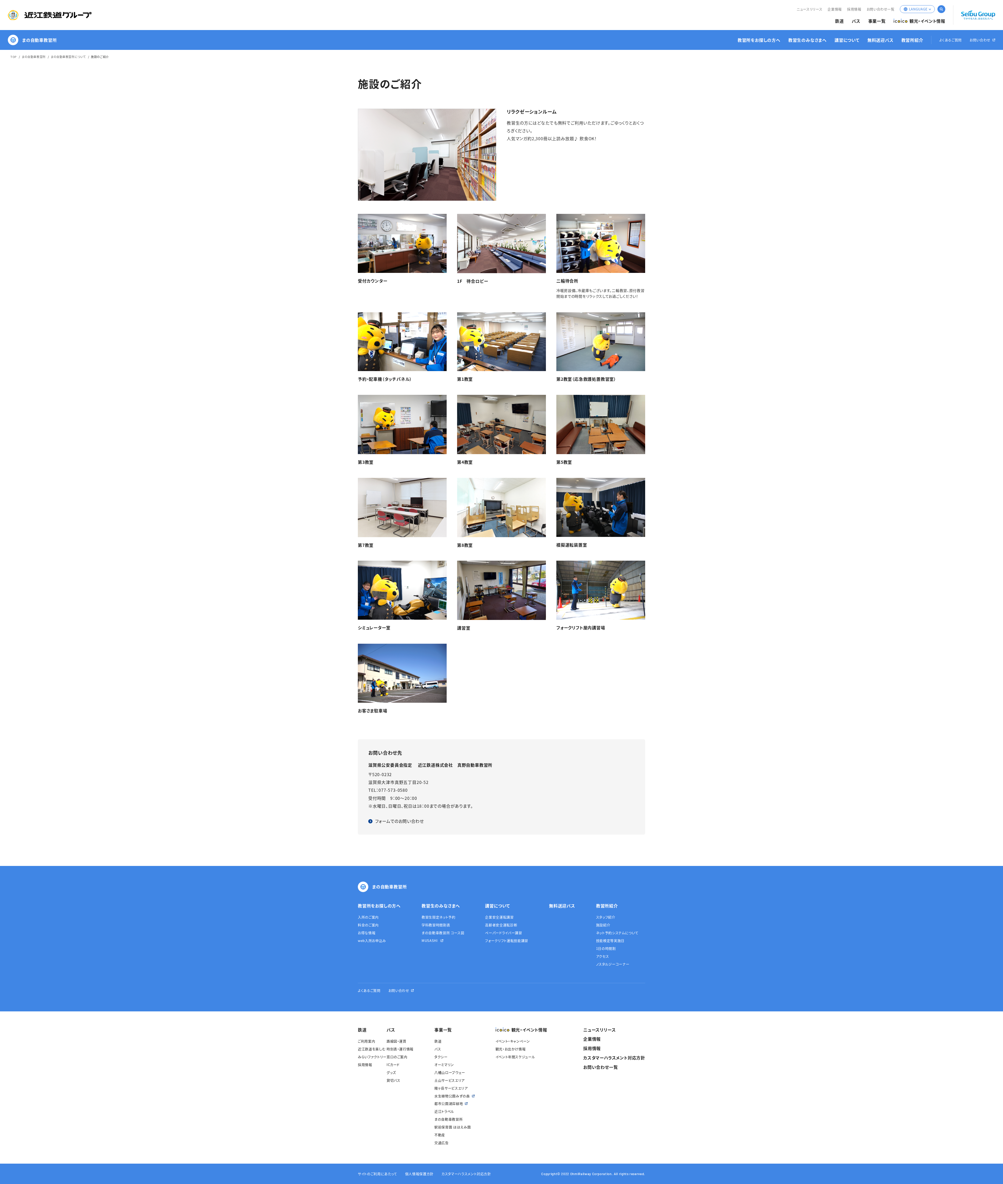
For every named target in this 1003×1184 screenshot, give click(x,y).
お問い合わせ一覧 (881, 9)
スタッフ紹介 (605, 917)
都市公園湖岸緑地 (448, 1103)
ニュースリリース (809, 9)
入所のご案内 (368, 917)
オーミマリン (444, 1064)
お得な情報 (366, 932)
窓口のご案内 (397, 1056)
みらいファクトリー (372, 1056)
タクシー (441, 1056)
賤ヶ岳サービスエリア (451, 1088)
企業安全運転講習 (499, 917)
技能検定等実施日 (610, 940)
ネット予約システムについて (617, 932)
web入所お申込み (372, 940)
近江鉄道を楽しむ (371, 1048)
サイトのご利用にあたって (377, 1173)
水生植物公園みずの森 (452, 1095)
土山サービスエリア (449, 1080)
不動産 (439, 1134)
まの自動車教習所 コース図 (443, 932)
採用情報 (854, 9)
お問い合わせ (980, 40)
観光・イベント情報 (927, 21)
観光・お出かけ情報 (510, 1048)
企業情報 (834, 9)
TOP (13, 57)
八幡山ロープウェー (449, 1072)
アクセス (602, 956)
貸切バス (393, 1080)
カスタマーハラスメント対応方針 (614, 1057)
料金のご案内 (368, 924)
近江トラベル (444, 1111)
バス (856, 21)
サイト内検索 (941, 9)
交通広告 (441, 1142)
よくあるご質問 (950, 40)
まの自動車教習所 (39, 40)
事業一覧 (877, 21)
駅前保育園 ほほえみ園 (452, 1126)
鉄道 (839, 21)
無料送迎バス (880, 40)
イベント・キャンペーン (512, 1041)
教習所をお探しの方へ (759, 40)
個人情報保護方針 (419, 1173)
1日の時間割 (606, 948)
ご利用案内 (366, 1041)
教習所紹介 (912, 40)
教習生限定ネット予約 (439, 917)
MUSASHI (430, 940)
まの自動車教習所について (68, 57)
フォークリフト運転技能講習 (506, 940)
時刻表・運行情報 (400, 1048)
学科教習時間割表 (436, 924)
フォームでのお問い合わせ (399, 821)
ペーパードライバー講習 (503, 932)
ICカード (393, 1064)
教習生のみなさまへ (807, 40)
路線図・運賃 (396, 1041)
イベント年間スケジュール (515, 1056)
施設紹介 (603, 924)
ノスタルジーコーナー (612, 964)
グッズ (391, 1072)
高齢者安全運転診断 (501, 924)
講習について (847, 40)
